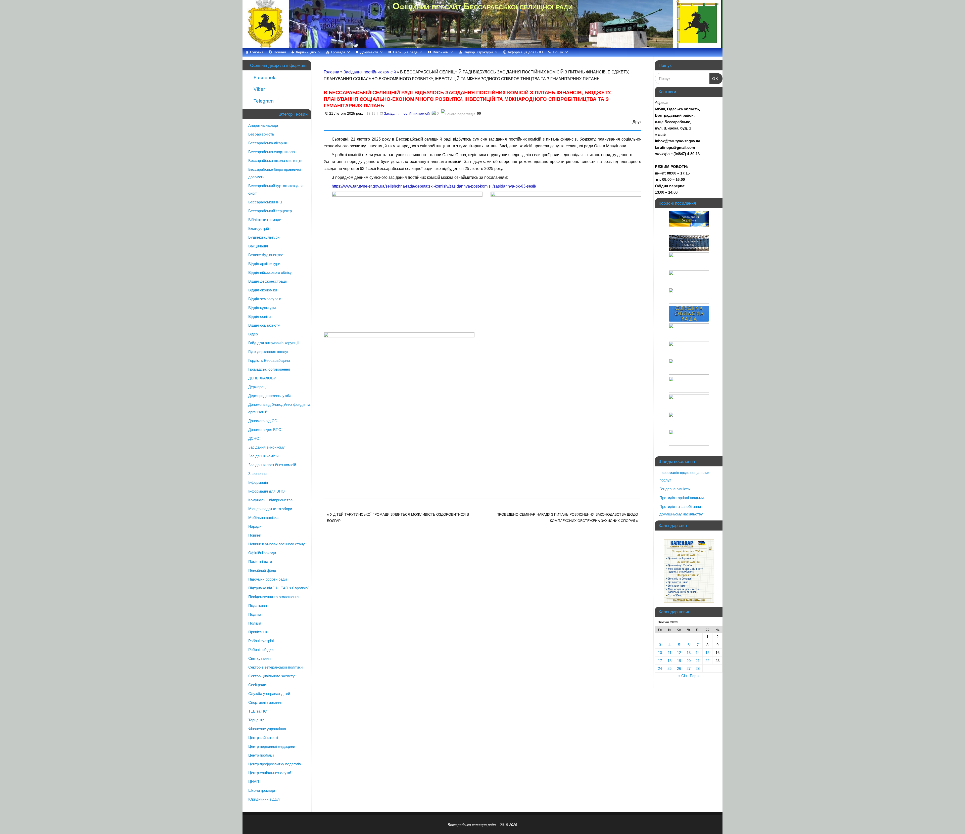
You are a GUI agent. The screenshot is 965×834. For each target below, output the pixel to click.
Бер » (694, 676)
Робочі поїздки (260, 649)
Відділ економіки (262, 290)
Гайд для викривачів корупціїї (273, 343)
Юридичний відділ (264, 799)
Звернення (257, 473)
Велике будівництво (265, 255)
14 (698, 652)
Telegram (263, 101)
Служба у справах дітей (269, 693)
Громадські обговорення (269, 369)
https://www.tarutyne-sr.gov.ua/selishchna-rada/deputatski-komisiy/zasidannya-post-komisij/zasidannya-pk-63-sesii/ (434, 186)
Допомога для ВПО (264, 429)
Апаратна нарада (263, 125)
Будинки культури (263, 237)
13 (689, 652)
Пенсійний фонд (262, 570)
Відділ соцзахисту (264, 325)
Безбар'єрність (261, 134)
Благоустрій (258, 228)
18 (669, 661)
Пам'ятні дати (260, 561)
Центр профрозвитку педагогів (274, 764)
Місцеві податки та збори (270, 509)
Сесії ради (257, 685)
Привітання (258, 632)
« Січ (682, 676)
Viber (258, 89)
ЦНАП (253, 781)
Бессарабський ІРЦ (265, 202)
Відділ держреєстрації (267, 281)
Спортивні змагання (265, 702)
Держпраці (257, 387)
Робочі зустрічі (261, 641)
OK (713, 78)
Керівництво (306, 52)
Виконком (441, 52)
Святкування (259, 658)
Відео (253, 334)
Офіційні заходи (262, 553)
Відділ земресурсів (264, 299)
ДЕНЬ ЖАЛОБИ (262, 378)
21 (698, 661)
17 (660, 661)
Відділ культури (262, 307)
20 (689, 661)
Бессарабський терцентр (270, 211)
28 (698, 668)
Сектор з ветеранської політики (275, 667)
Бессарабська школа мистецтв (275, 160)
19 (679, 661)
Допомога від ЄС (262, 421)
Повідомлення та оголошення (273, 597)
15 (707, 652)
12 (679, 652)
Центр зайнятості (263, 737)
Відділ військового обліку (270, 272)
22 (707, 661)
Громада (338, 52)
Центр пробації (261, 755)
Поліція (254, 623)
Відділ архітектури (264, 263)
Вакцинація (258, 246)
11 (669, 652)
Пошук (558, 52)
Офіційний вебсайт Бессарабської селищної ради (482, 6)
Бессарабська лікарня (267, 143)
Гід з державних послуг (268, 351)
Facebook (263, 77)
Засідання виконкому (266, 447)
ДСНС (253, 438)
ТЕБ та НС (257, 711)
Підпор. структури (478, 52)
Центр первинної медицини (271, 746)
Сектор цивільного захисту (271, 676)
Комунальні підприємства (270, 500)
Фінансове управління (267, 729)
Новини (280, 52)
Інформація (258, 482)
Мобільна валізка (263, 517)
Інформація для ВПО (525, 52)
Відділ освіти (259, 316)
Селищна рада (405, 52)
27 (689, 668)
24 (660, 668)
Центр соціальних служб (269, 773)
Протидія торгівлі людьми (681, 498)
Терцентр (256, 720)
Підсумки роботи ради (267, 579)
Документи (369, 52)
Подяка (254, 614)
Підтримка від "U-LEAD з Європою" (278, 588)
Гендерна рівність (674, 489)
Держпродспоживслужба (269, 395)
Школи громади (261, 790)
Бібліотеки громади (264, 219)
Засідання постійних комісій (370, 72)
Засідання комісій (263, 456)
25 (669, 668)
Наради (254, 526)
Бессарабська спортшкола (271, 152)
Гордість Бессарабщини (269, 360)
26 (679, 668)
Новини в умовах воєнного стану (276, 544)
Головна (257, 52)
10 (660, 652)
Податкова (257, 605)
